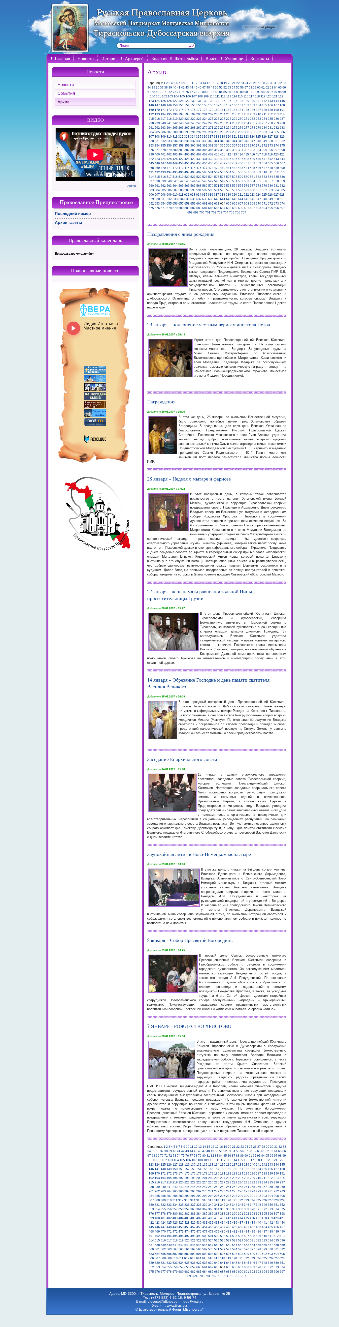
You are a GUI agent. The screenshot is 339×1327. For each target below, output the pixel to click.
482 (234, 168)
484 (246, 168)
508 (252, 172)
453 (199, 163)
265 (175, 127)
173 (175, 110)
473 (181, 168)
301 (252, 132)
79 (200, 92)
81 (208, 92)
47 (204, 87)
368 (240, 145)
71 (166, 92)
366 (228, 145)
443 (276, 159)
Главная (62, 58)
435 (228, 159)
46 (200, 87)
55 (237, 87)
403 (175, 154)
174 (181, 110)
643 (234, 199)
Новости (85, 58)
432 (210, 159)
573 (228, 185)
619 (228, 194)
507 (246, 172)
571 (216, 185)
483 (240, 168)
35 (153, 87)
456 (216, 163)
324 (252, 136)
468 (151, 168)
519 (181, 177)
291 (193, 132)
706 (237, 212)
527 (228, 177)
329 (282, 136)
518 (175, 177)
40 (174, 87)
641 (222, 199)
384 (199, 150)
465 (270, 163)
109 (206, 96)
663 (216, 203)
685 (210, 208)
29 (267, 83)
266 (181, 127)
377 (157, 150)
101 (158, 96)
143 (270, 101)
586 (169, 190)
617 (216, 194)
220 (181, 119)
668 (246, 203)
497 (187, 172)
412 (228, 154)
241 (169, 123)
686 (216, 208)
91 (250, 92)
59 (254, 87)
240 (163, 123)
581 (276, 185)
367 (234, 145)
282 (276, 127)
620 (234, 194)
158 (222, 105)
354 (157, 145)
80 (204, 92)
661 (204, 203)
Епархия (159, 58)
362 (204, 145)
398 (282, 150)
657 (181, 203)
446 (157, 163)
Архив (63, 102)
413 (234, 154)
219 (175, 119)
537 (151, 181)
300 (246, 132)
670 (258, 203)
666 (234, 203)
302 (258, 132)
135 (222, 101)
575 (240, 185)
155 (204, 105)
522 (199, 177)
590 (193, 190)
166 (270, 105)
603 (270, 190)
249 (216, 123)
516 (163, 177)
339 (204, 141)
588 (181, 190)
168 (282, 105)
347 (252, 141)
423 (157, 159)
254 (246, 123)
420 (276, 154)
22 (238, 83)
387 (216, 150)
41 (178, 87)
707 (243, 212)
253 (240, 123)
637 (199, 199)
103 (170, 96)
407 (199, 154)
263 (163, 127)
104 (176, 96)
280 (264, 127)
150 (175, 105)
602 (264, 190)
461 (246, 163)
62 (267, 87)
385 (204, 150)
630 (157, 199)
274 (228, 127)
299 (240, 132)
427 (181, 159)
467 (282, 163)
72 (170, 92)
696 (276, 208)
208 (246, 114)
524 (210, 177)
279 (258, 127)
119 (263, 96)
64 (275, 87)
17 (217, 83)
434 (222, 159)
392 (246, 150)
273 (222, 127)
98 (280, 92)
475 (193, 168)
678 (169, 208)
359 (187, 145)
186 (252, 110)
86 (229, 92)
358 (181, 145)
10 (187, 83)
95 (267, 92)
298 (234, 132)
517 (169, 177)
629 (151, 199)
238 (151, 123)
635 (187, 199)
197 (181, 114)
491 (151, 172)
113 (228, 96)
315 (198, 136)
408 (204, 154)
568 (199, 185)
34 (149, 87)
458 (228, 163)
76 (187, 92)
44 (191, 87)
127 (175, 101)
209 (252, 114)
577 (252, 185)
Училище (234, 58)
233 (258, 119)
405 (187, 154)
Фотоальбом (186, 58)
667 (240, 203)
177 (199, 110)
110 (211, 96)
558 (276, 181)
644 (240, 199)
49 (212, 87)
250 (222, 123)
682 (193, 208)
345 (240, 141)
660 (199, 203)
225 (210, 119)
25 (250, 83)
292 (199, 132)
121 (274, 96)
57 (246, 87)
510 (264, 172)
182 (228, 110)
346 (246, 141)
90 (246, 92)
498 (193, 172)
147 (157, 105)
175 (187, 110)
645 (246, 199)
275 (234, 127)
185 (246, 110)
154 (199, 105)
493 (163, 172)
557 (270, 181)
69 (157, 92)
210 (258, 114)
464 (264, 163)
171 (163, 110)
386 (210, 150)
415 (246, 154)
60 (259, 87)
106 (188, 96)
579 (264, 185)
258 (270, 123)
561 (157, 185)
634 (181, 199)
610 (175, 194)
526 (222, 177)
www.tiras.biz (177, 1305)
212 (270, 114)
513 (282, 172)
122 (280, 96)
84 (221, 92)
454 (204, 163)
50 (216, 87)
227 (222, 119)
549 (222, 181)
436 (234, 159)
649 (270, 199)
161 (240, 105)
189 (270, 110)
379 (169, 150)
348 (258, 141)
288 (175, 132)
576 (246, 185)
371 (258, 145)
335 (181, 141)
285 (157, 132)
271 (210, 127)
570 (210, 185)
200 (199, 114)
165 (264, 105)
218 (169, 119)
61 (263, 87)
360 (193, 145)
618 (222, 194)
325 (258, 136)
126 (169, 101)
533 (264, 177)
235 (270, 119)
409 (210, 154)
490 (282, 168)
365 (222, 145)
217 (163, 119)
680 (181, 208)
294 (210, 132)
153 (193, 105)
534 (270, 177)
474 (187, 168)
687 (222, 208)
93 (259, 92)
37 (162, 87)
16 (212, 83)
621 (240, 194)
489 (276, 168)
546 (204, 181)
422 (151, 159)
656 (175, 203)
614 (198, 194)
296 (222, 132)
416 (252, 154)
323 (246, 136)
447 (163, 163)
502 (216, 172)
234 (264, 119)
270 (204, 127)
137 (234, 101)
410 (216, 154)
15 (208, 83)
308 (157, 136)
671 (264, 203)
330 (151, 141)
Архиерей (134, 58)
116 (245, 96)
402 (169, 154)
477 (204, 168)
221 (187, 119)
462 (252, 163)
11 (191, 83)
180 (216, 110)
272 (216, 127)
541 (175, 181)
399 (151, 154)
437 (240, 159)
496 (181, 172)
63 (271, 87)
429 (193, 159)
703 (219, 212)
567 (193, 185)
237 (282, 119)
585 (163, 190)
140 (252, 101)
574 (234, 185)
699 (196, 212)
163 (252, 105)
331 (157, 141)
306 (282, 132)
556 (264, 181)
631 (163, 199)
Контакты (259, 58)
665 (228, 203)
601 (258, 190)
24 (246, 83)
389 (228, 150)
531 (252, 177)
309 (163, 136)
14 (204, 83)
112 (223, 96)
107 (194, 96)
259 (276, 123)
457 (222, 163)
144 (276, 101)
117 (251, 96)
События (66, 93)
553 (246, 181)
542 (181, 181)
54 (233, 87)
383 (193, 150)
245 (193, 123)
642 (228, 199)
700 (201, 212)
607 (157, 194)
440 (258, 159)
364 (216, 145)
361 (199, 145)
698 (190, 212)
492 (157, 172)
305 (276, 132)
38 (166, 87)
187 (258, 110)
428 (187, 159)
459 (234, 163)
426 (175, 159)
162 (246, 105)
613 (192, 194)
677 (163, 208)
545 (199, 181)
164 (258, 105)
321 (234, 136)
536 (282, 177)
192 (151, 114)
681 (187, 208)
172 (169, 110)
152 (187, 105)
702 (213, 212)
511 (270, 172)
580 (270, 185)
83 (216, 92)
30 (271, 83)
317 (210, 136)
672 (270, 203)
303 (264, 132)
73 (174, 92)
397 (276, 150)
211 (264, 114)
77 (191, 92)
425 (169, 159)
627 (276, 194)
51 (221, 87)
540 (169, 181)
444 (282, 159)
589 (187, 190)
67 (149, 92)
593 (210, 190)
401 (163, 154)
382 (187, 150)
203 (216, 114)
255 (252, 123)
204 (222, 114)
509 (258, 172)
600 (252, 190)
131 (199, 101)
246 (199, 123)
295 (216, 132)
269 (199, 127)
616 (210, 194)
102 (164, 96)
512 (276, 172)
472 (175, 168)
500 (204, 172)
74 (178, 92)
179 (210, 110)
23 (242, 83)
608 (163, 194)
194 (163, 114)
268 (193, 127)
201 (204, 114)
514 (151, 177)
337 (193, 141)
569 (204, 185)
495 (175, 172)
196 (175, 114)
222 (193, 119)
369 (246, 145)
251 (228, 123)
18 (221, 83)
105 (182, 96)
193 (157, 114)
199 (193, 114)
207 (240, 114)
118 (257, 96)
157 (216, 105)
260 (282, 123)
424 (163, 159)
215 (151, 119)
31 (276, 83)
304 (270, 132)
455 (210, 163)
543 (187, 181)
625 (264, 194)
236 (276, 119)
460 (240, 163)
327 (270, 136)
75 (183, 92)
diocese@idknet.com (164, 1301)
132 (204, 101)
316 (204, 136)
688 (228, 208)
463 (258, 163)
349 (264, 141)
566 (187, 185)
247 (204, 123)
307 (151, 136)
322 (240, 136)
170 (157, 110)
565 (181, 185)
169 (151, 110)
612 (186, 194)
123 (151, 101)
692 (252, 208)
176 (193, 110)
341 (216, 141)
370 (252, 145)
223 (199, 119)
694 (264, 208)
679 (175, 208)
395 (264, 150)
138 (240, 101)
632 (169, 199)
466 (276, 163)
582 (282, 185)
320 (228, 136)
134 (216, 101)
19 (225, 83)
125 (163, 101)
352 (282, 141)
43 (187, 87)
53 (229, 87)
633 (175, 199)
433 (216, 159)
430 (199, 159)
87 (233, 92)
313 (186, 136)
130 (193, 101)
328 (276, 136)
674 (282, 203)
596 (228, 190)
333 (169, 141)
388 (222, 150)
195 (169, 114)
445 (151, 163)
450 (181, 163)
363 (210, 145)
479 (216, 168)
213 (276, 114)
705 (231, 212)
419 (270, 154)
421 (282, 154)
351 (276, 141)
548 (216, 181)
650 (276, 199)
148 (163, 105)
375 (282, 145)
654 (163, 203)
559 (282, 181)
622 (246, 194)
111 (217, 96)
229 (234, 119)
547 (210, 181)
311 (174, 136)
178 (204, 110)
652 (151, 203)
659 (193, 203)
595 (222, 190)
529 (240, 177)
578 (258, 185)
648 (264, 199)
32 (280, 83)
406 (193, 154)
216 (157, 119)
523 (204, 177)
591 (199, 190)
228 (228, 119)
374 (276, 145)
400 (157, 154)
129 (187, 101)
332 (163, 141)
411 (222, 154)
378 (163, 150)
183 (234, 110)
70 (162, 92)
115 (240, 96)
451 (187, 163)
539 (163, 181)
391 (240, 150)
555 (258, 181)
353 (151, 145)
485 (252, 168)
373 (270, 145)
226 (216, 119)
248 (210, 123)
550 (228, 181)
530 (246, 177)
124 (157, 101)
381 (181, 150)
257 (264, 123)
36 (157, 87)
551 (234, 181)
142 (264, 101)
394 (258, 150)
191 (282, 110)
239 (157, 123)
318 (216, 136)
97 (275, 92)
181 (222, 110)
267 (187, 127)
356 (169, 145)
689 (234, 208)
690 (240, 208)
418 (264, 154)
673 (276, 203)
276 (240, 127)
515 (157, 177)
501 (210, 172)
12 (196, 83)
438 (246, 159)
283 (282, 127)
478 (210, 168)
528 (234, 177)
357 (175, 145)
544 (193, 181)
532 (258, 177)
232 (252, 119)
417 (258, 154)
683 (199, 208)
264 (169, 127)
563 (169, 185)
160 (234, 105)
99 (284, 92)
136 (228, 101)
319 (222, 136)
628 (282, 194)
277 (246, 127)
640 (216, 199)
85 (225, 92)
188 (264, 110)
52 (225, 87)
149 (169, 105)
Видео (211, 58)
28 (263, 83)
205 (228, 114)
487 (264, 168)
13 (200, 83)
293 (204, 132)
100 (152, 96)
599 (246, 190)
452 (193, 163)
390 (234, 150)
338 (199, 141)
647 (258, 199)
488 (270, 168)
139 (246, 101)
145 (282, 101)
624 (258, 194)
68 (153, 92)
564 (175, 185)
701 (207, 212)
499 (199, 172)
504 (228, 172)
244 (187, 123)
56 (242, 87)
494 (169, 172)
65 (280, 87)
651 (282, 199)
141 (258, 101)
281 (270, 127)
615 (204, 194)
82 (212, 92)
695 (270, 208)
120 (268, 96)
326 (264, 136)
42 (183, 87)
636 (193, 199)
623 (252, 194)
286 (163, 132)
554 (252, 181)
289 (181, 132)
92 (254, 92)
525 (216, 177)
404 (181, 154)
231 (246, 119)
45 (195, 87)
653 (157, 203)
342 (222, 141)
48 (208, 87)
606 (151, 194)
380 (175, 150)
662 (210, 203)
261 (151, 127)
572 (222, 185)
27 (259, 83)
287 (169, 132)
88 (237, 92)
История (109, 58)
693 (258, 208)
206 (234, 114)
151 (181, 105)
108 (200, 96)
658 (187, 203)
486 (258, 168)
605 (282, 190)
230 (240, 119)
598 (240, 190)
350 (270, 141)
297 (228, 132)
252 (234, 123)
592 (204, 190)
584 (157, 190)
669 (252, 203)
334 (175, 141)
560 (151, 185)
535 (276, 177)
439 (252, 159)
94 (263, 92)
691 (246, 208)
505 (234, 172)
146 (151, 105)
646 (252, 199)
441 (264, 159)
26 (255, 83)
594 (216, 190)
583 (151, 190)
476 (199, 168)
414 (240, 154)
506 (240, 172)
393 (252, 150)
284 (151, 132)
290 (187, 132)
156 (210, 105)
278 (252, 127)
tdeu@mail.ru (192, 1301)
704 (225, 212)
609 (169, 194)
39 (170, 87)
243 (181, 123)
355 (163, 145)
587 (175, 190)
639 (210, 199)
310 (169, 136)
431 (204, 159)
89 (242, 92)
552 (240, 181)
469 (157, 168)
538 (157, 181)
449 (175, 163)
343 (228, 141)
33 (284, 83)
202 (210, 114)
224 (204, 119)
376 (151, 150)
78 (195, 92)
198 (187, 114)
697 (282, 208)
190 (276, 110)
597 (234, 190)
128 (181, 101)
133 (210, 101)
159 (228, 105)
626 (270, 194)
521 (193, 177)
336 (187, 141)
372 (264, 145)
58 (250, 87)
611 (180, 194)
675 (151, 208)
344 (234, 141)
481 (228, 168)
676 (157, 208)
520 (187, 177)
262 (157, 127)
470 (163, 168)
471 (169, 168)
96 (271, 92)
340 (210, 141)
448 (169, 163)
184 (240, 110)
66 (284, 87)
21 (234, 83)
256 (258, 123)
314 (192, 136)
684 (204, 208)
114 (234, 96)
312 (180, 136)
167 (276, 105)
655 (169, 203)
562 (163, 185)
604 (276, 190)
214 (282, 114)
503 (222, 172)
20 (229, 83)
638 (204, 199)
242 (175, 123)
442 (270, 159)
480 (222, 168)
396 (270, 150)
